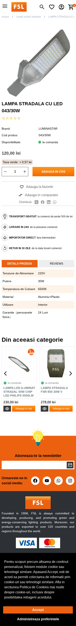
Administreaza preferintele (38, 619)
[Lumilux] (19, 6)
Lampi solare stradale (28, 16)
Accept (38, 610)
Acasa (5, 16)
